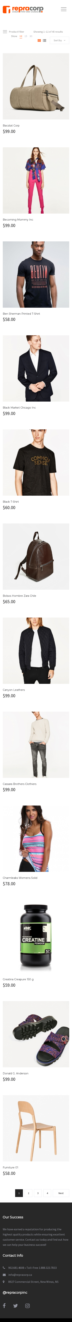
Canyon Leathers (14, 690)
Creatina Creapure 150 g (18, 979)
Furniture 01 (10, 1167)
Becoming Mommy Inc (18, 219)
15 (26, 36)
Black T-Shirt (11, 501)
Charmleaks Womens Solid (20, 878)
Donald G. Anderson (15, 1073)
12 (21, 36)
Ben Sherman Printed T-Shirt (21, 313)
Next (61, 1193)
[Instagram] (27, 1306)
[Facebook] (4, 1306)
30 (31, 36)
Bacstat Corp (11, 125)
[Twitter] (15, 1306)
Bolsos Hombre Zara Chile (19, 595)
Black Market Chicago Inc (19, 407)
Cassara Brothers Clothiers (19, 784)
